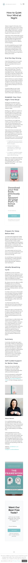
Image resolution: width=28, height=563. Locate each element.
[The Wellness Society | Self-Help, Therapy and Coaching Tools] (9, 3)
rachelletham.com (13, 446)
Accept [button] (24, 561)
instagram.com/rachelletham (12, 449)
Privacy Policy (16, 561)
